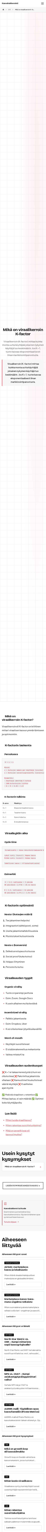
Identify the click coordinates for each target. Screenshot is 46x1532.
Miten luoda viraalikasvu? (19, 1120)
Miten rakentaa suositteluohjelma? (24, 1125)
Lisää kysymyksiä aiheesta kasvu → (23, 1186)
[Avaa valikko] (42, 3)
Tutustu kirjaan (10, 1222)
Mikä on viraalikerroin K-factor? (20, 1166)
